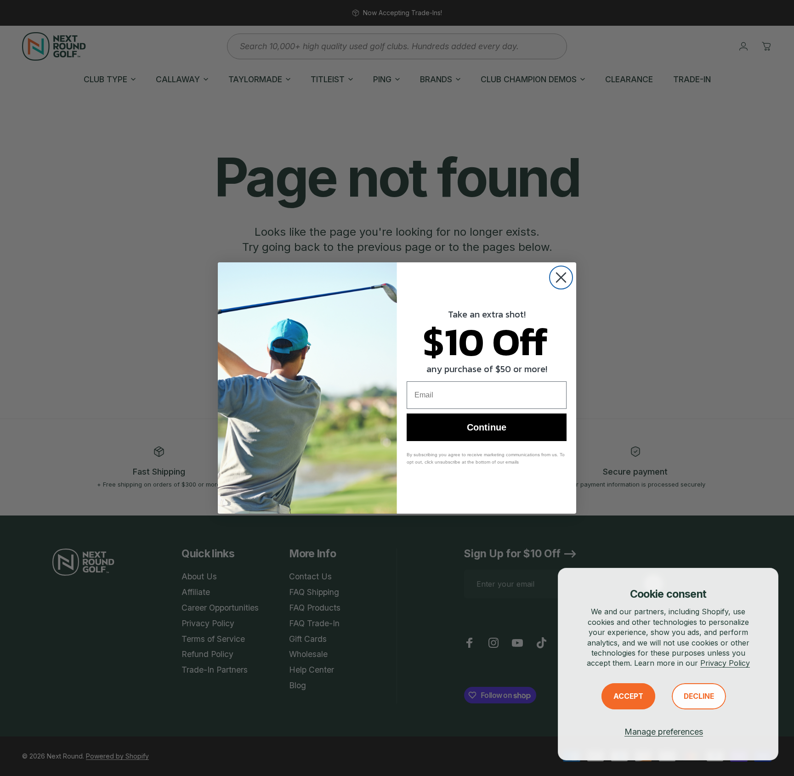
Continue (486, 427)
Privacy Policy (725, 663)
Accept (628, 696)
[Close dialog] (561, 277)
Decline (699, 696)
